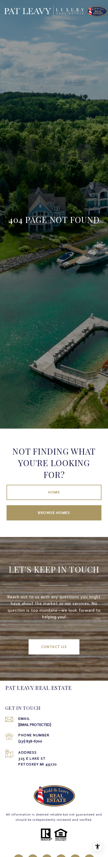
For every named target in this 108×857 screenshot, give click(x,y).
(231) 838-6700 (30, 741)
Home (54, 492)
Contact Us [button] (54, 647)
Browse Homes (54, 512)
